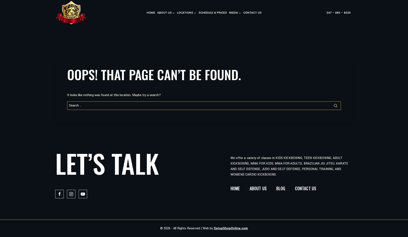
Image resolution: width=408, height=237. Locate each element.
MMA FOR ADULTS (288, 163)
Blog (280, 188)
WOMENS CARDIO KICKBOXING (253, 174)
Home (151, 13)
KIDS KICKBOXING (289, 158)
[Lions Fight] (71, 12)
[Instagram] (71, 194)
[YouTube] (83, 194)
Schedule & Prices (212, 13)
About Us (258, 188)
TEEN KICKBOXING (317, 158)
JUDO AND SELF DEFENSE (281, 169)
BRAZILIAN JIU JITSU (319, 163)
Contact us (252, 13)
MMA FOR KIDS (262, 163)
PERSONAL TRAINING (317, 169)
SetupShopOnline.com (231, 228)
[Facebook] (59, 194)
